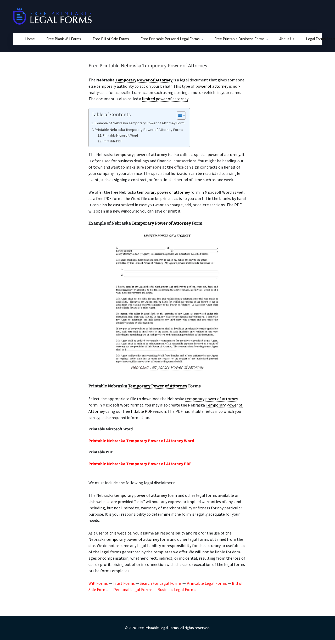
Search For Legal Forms (161, 583)
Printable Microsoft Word (120, 135)
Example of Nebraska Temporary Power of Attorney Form (140, 123)
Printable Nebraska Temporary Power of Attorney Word (141, 440)
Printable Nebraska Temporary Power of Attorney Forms (139, 129)
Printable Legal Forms (207, 583)
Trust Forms (124, 583)
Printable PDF (112, 141)
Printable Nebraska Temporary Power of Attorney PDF (139, 463)
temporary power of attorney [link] (140, 154)
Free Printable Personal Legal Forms (170, 38)
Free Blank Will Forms (63, 38)
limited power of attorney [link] (165, 98)
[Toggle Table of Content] (179, 115)
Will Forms (98, 583)
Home (30, 38)
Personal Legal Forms (133, 589)
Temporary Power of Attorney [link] (143, 79)
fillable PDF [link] (141, 411)
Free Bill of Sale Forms (111, 38)
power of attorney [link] (212, 86)
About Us (286, 38)
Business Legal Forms (177, 589)
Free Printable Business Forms (239, 38)
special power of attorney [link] (217, 154)
